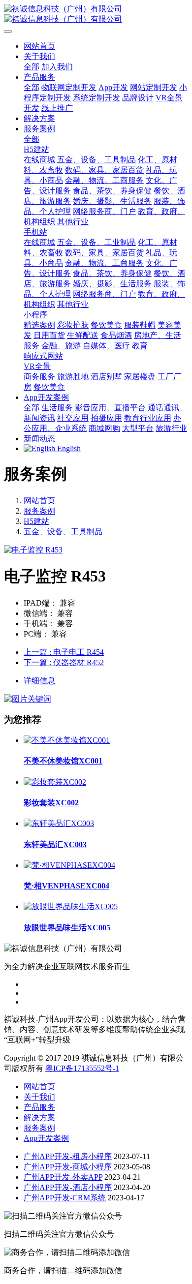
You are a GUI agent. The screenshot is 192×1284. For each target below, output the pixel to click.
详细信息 (39, 680)
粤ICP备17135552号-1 (82, 1068)
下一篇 (64, 662)
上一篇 (64, 652)
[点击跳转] (27, 699)
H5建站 (36, 521)
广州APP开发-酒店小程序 (68, 1187)
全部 (31, 66)
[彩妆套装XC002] (55, 782)
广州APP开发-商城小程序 (68, 1166)
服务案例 (39, 511)
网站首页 (39, 46)
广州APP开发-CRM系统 (65, 1197)
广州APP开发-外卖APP (63, 1177)
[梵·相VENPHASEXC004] (69, 865)
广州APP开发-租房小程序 (68, 1156)
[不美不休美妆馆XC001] (67, 740)
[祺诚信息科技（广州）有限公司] (96, 14)
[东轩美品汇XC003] (59, 823)
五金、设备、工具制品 (63, 531)
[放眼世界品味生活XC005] (71, 906)
